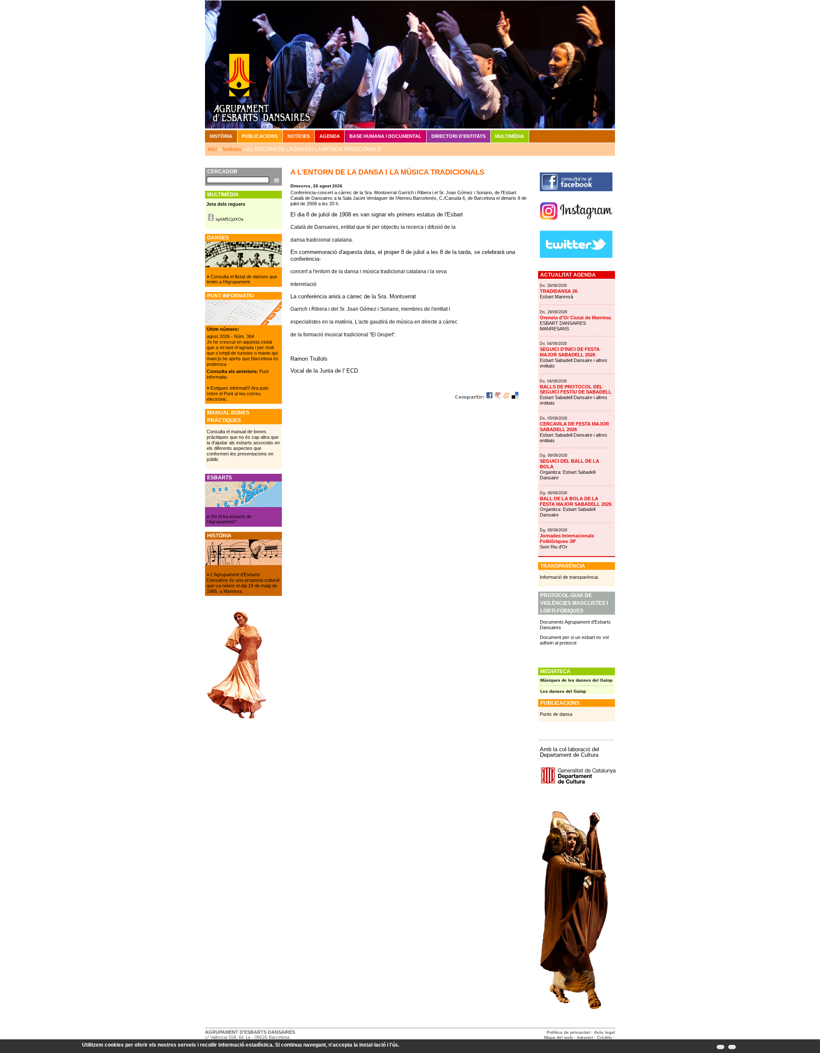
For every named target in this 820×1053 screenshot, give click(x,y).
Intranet (585, 1037)
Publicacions (260, 136)
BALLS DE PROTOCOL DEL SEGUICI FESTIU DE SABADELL (576, 389)
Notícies (298, 136)
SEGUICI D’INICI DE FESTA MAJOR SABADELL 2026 (570, 352)
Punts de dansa (556, 714)
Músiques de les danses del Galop (576, 680)
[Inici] (410, 64)
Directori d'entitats (458, 136)
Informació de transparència (569, 577)
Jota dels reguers (225, 204)
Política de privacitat (568, 1032)
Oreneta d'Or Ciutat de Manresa (575, 317)
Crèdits (605, 1037)
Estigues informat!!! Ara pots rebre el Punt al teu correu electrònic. (238, 393)
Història (221, 136)
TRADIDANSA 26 (558, 291)
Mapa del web (558, 1037)
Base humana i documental (385, 136)
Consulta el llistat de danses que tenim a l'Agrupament (242, 279)
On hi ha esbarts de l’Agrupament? (229, 519)
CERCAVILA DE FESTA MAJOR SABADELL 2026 (574, 426)
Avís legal (604, 1032)
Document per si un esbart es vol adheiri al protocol (574, 640)
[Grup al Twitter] (576, 256)
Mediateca (555, 671)
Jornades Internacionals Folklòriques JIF (567, 538)
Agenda (329, 136)
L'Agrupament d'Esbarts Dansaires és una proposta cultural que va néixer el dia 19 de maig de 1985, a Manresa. (243, 583)
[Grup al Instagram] (576, 223)
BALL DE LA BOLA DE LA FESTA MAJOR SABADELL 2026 (576, 501)
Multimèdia (509, 136)
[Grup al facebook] (576, 189)
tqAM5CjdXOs (229, 219)
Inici (212, 149)
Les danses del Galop (563, 691)
